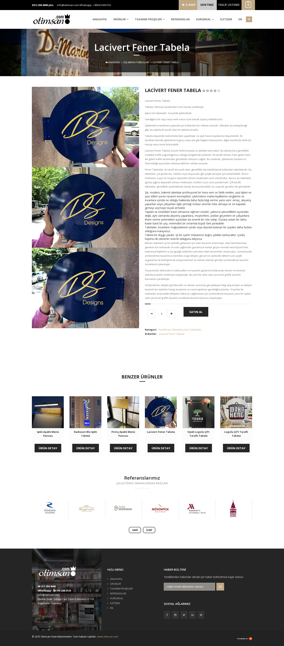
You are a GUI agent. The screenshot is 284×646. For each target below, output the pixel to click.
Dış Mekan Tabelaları (136, 62)
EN (240, 19)
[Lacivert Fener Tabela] (161, 412)
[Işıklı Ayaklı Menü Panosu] (48, 412)
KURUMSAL (204, 19)
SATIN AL (195, 312)
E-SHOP (189, 5)
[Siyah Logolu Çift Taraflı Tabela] (198, 412)
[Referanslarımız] (55, 508)
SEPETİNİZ (207, 5)
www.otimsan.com (107, 636)
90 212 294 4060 (47, 586)
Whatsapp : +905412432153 (95, 5)
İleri (149, 530)
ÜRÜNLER (120, 19)
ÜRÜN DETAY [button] (48, 448)
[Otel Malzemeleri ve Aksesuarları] (53, 19)
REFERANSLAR (180, 19)
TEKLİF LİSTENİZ (229, 5)
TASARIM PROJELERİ (149, 19)
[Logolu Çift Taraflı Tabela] (236, 412)
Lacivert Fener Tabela (171, 334)
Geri (135, 530)
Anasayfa (114, 62)
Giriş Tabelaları (192, 329)
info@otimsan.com (68, 5)
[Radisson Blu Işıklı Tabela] (85, 412)
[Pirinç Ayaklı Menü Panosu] (123, 412)
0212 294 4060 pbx (43, 5)
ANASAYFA (100, 19)
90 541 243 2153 (62, 590)
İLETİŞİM (226, 19)
